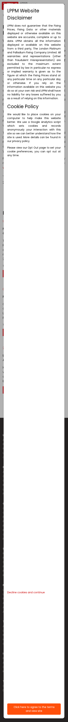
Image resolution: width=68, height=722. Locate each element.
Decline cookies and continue (26, 592)
